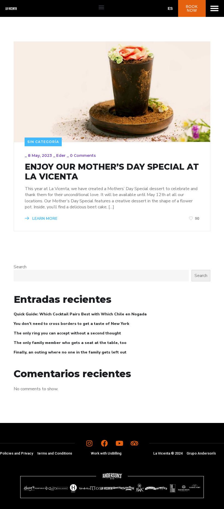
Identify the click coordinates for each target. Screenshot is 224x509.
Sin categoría (43, 142)
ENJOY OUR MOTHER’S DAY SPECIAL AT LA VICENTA (112, 172)
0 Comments (83, 155)
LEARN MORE (44, 218)
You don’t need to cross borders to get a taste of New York (71, 323)
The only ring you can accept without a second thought (67, 333)
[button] (101, 7)
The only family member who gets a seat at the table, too (70, 342)
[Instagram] (89, 443)
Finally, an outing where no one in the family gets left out (70, 352)
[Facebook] (104, 443)
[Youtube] (119, 443)
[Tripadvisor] (134, 443)
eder (61, 155)
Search (20, 267)
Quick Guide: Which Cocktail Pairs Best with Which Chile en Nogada (80, 314)
